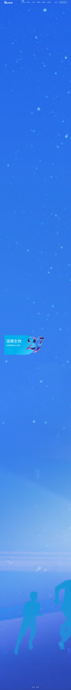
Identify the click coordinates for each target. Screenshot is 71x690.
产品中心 (33, 2)
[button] (32, 687)
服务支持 (38, 2)
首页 (19, 2)
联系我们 (49, 2)
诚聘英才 (44, 2)
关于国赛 (23, 2)
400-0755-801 (63, 2)
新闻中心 (28, 2)
